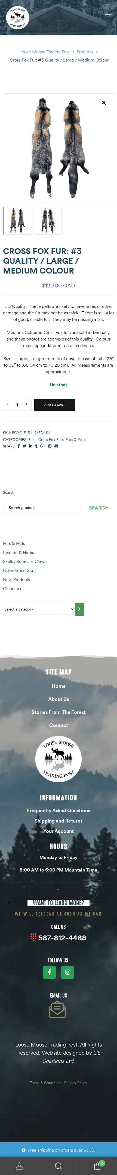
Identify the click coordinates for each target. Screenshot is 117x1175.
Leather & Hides (18, 552)
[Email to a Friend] (56, 446)
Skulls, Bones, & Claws (25, 561)
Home (59, 686)
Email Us (58, 996)
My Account (19, 1166)
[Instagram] (67, 972)
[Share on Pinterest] (50, 446)
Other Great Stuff (19, 570)
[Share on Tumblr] (36, 446)
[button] (103, 102)
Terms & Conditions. (46, 1082)
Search (8, 492)
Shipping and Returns (58, 821)
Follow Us (58, 961)
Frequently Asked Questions (58, 810)
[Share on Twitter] (24, 446)
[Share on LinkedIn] (31, 446)
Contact (58, 725)
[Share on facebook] (18, 446)
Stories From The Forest (59, 712)
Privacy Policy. (76, 1082)
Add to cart (54, 405)
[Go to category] (79, 609)
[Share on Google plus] (43, 446)
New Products (16, 579)
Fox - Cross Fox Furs (46, 439)
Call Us (58, 927)
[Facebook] (49, 972)
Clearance (13, 588)
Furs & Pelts (75, 439)
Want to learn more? (58, 903)
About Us (58, 699)
